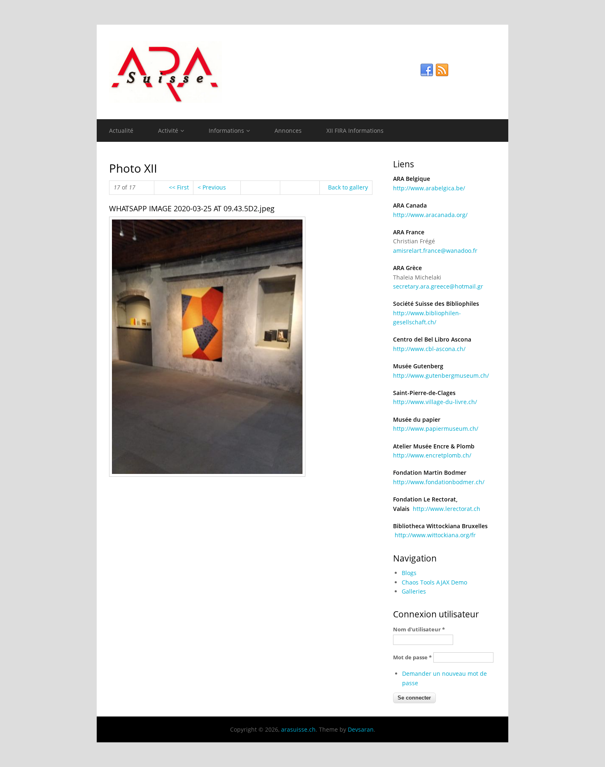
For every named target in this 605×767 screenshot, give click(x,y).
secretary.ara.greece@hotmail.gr (438, 286)
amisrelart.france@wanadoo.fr (435, 250)
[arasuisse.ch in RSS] (442, 70)
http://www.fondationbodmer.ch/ (438, 482)
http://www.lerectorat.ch (446, 509)
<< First (179, 187)
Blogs (409, 573)
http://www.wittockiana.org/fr (435, 535)
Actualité (121, 130)
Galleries (414, 591)
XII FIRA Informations (355, 130)
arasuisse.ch (298, 729)
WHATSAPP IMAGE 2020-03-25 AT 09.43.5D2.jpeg (192, 208)
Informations (226, 130)
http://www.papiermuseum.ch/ (435, 428)
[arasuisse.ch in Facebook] (426, 70)
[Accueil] (302, 72)
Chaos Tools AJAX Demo (434, 582)
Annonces (288, 130)
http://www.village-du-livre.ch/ (435, 402)
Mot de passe (412, 657)
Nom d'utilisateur (419, 629)
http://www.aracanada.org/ (430, 215)
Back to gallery (348, 187)
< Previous (212, 187)
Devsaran (361, 729)
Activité (168, 130)
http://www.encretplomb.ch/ (432, 455)
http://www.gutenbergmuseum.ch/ (441, 375)
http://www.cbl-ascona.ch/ (429, 349)
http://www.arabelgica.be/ (429, 188)
